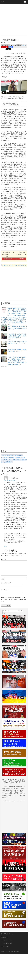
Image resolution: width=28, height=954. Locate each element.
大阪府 (24, 45)
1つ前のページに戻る (7, 265)
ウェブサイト (5, 589)
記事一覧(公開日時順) (20, 265)
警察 (5, 459)
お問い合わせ (5, 946)
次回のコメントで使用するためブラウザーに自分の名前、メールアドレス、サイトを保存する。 (13, 599)
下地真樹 (11, 457)
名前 (2, 579)
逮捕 (5, 457)
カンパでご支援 (20, 259)
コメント (3, 559)
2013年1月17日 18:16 (10, 480)
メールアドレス (6, 583)
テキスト (4, 47)
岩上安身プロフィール (7, 934)
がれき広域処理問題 (7, 455)
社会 (10, 459)
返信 (5, 546)
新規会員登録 (8, 259)
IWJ (2, 2)
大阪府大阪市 (8, 462)
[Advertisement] (14, 19)
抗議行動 (17, 457)
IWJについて (4, 937)
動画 (10, 47)
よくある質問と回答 (6, 943)
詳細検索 (20, 610)
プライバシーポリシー (7, 940)
